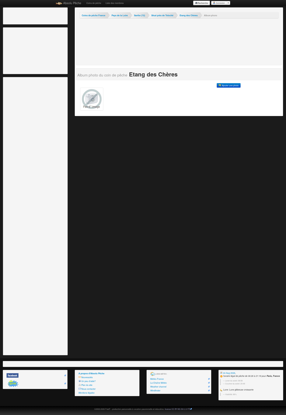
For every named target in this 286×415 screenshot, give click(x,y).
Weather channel (158, 386)
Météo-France (157, 378)
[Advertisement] (20, 15)
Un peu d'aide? (88, 381)
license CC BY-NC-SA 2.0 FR (177, 409)
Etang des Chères (189, 15)
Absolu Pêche (71, 3)
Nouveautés (87, 377)
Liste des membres (115, 2)
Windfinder (155, 390)
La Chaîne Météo (158, 382)
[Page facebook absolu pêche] (35, 375)
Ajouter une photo (230, 85)
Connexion (220, 3)
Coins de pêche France (93, 15)
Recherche (203, 2)
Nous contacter (88, 388)
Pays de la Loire (120, 15)
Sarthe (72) (139, 15)
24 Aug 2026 (229, 372)
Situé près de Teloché (162, 15)
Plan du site (86, 384)
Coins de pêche (93, 2)
